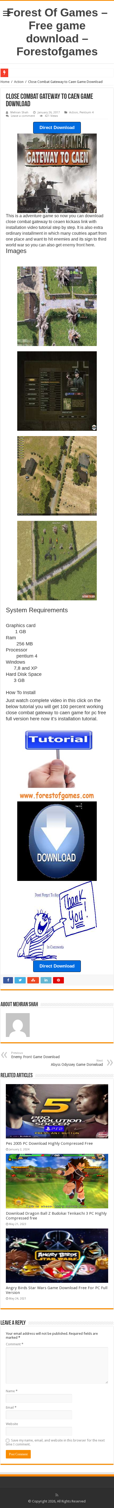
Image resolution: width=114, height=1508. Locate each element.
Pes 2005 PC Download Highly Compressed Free (49, 1143)
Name (11, 1391)
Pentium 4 (87, 112)
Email (11, 1407)
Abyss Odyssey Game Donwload (77, 1063)
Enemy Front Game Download (35, 1055)
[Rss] (57, 1495)
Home (5, 82)
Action (19, 82)
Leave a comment (23, 116)
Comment (14, 1344)
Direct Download (57, 127)
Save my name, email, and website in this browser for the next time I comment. (55, 1442)
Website (12, 1424)
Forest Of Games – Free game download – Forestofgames (57, 32)
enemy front (74, 245)
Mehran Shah (19, 112)
